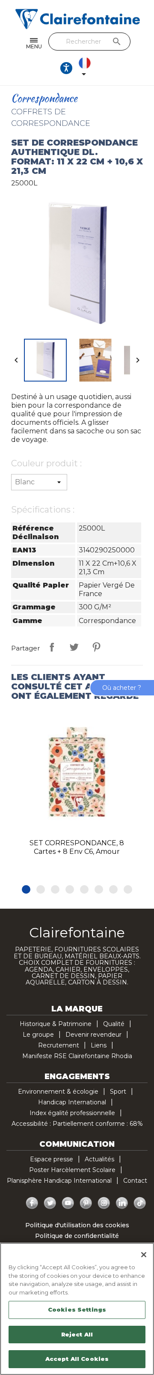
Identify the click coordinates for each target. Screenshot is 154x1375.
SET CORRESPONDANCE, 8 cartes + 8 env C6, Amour (77, 847)
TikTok (140, 1203)
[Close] (143, 1254)
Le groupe (38, 1034)
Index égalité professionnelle (72, 1113)
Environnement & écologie (58, 1091)
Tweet (74, 647)
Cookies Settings (77, 1309)
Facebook (32, 1203)
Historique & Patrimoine (56, 1024)
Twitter (50, 1203)
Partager (51, 647)
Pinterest (96, 647)
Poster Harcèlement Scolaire (72, 1170)
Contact (135, 1180)
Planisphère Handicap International (59, 1180)
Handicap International (72, 1102)
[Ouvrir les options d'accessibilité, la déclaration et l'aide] (66, 68)
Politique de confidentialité (77, 1236)
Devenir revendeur (93, 1034)
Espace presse (51, 1159)
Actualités (99, 1159)
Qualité (113, 1024)
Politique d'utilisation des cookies (77, 1225)
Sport (118, 1091)
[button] (26, 889)
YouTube (68, 1203)
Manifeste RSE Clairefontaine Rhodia (77, 1056)
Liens (99, 1045)
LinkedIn (122, 1203)
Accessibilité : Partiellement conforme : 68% (77, 1123)
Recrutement (58, 1045)
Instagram (104, 1203)
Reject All (77, 1334)
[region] (77, 1309)
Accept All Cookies (77, 1358)
